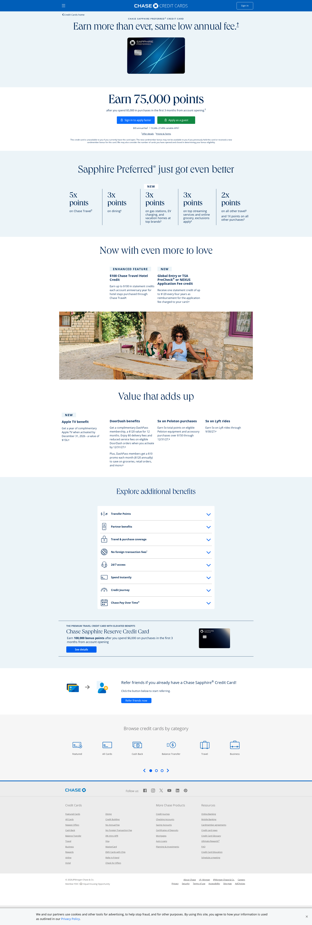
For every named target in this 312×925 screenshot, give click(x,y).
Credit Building (112, 819)
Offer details (148, 133)
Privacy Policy (70, 919)
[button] (307, 916)
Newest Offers (72, 824)
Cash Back (137, 753)
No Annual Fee (112, 824)
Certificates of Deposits (167, 830)
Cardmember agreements (213, 824)
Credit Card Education (211, 852)
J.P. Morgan (204, 879)
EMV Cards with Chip (115, 852)
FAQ (203, 846)
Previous (144, 770)
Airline (68, 857)
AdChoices (240, 883)
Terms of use (199, 883)
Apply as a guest (182, 120)
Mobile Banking (208, 819)
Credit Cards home (74, 14)
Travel (205, 753)
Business (235, 753)
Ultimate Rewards (210, 841)
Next (167, 770)
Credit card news (209, 830)
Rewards (69, 852)
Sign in (247, 5)
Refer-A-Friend (112, 857)
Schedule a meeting (210, 857)
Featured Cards (72, 814)
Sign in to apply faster (140, 120)
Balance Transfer (171, 753)
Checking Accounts (165, 819)
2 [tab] (156, 770)
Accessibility (214, 883)
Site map (227, 883)
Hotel (68, 862)
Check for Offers (113, 862)
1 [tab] (150, 770)
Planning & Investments (167, 846)
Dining (108, 814)
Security (186, 883)
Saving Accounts (164, 824)
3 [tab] (162, 770)
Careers (241, 879)
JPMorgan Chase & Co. (223, 879)
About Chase (189, 879)
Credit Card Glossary (211, 835)
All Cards (107, 753)
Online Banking (208, 814)
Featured (77, 753)
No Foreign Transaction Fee (118, 830)
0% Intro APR (111, 835)
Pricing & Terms (163, 133)
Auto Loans (161, 841)
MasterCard (111, 846)
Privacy (175, 883)
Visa (107, 841)
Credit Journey (163, 814)
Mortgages (161, 835)
